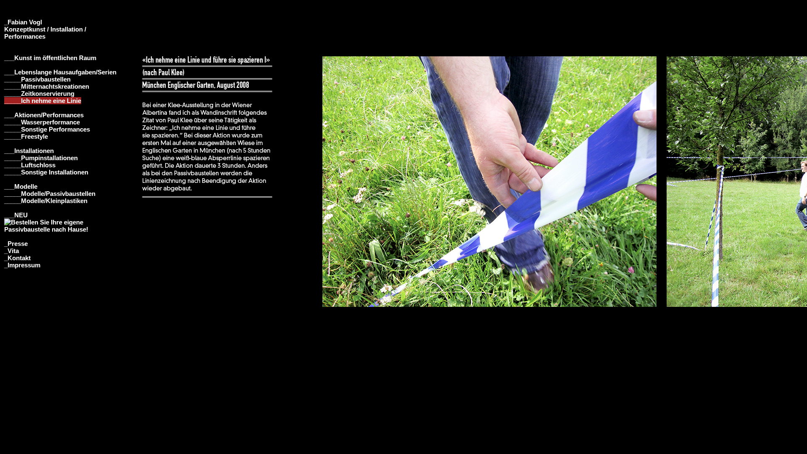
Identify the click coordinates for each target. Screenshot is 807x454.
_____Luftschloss (29, 165)
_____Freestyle (26, 136)
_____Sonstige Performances (47, 129)
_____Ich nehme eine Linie (42, 100)
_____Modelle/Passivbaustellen (49, 193)
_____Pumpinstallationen (41, 157)
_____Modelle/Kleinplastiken (45, 200)
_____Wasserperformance (42, 122)
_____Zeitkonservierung (39, 93)
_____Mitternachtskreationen (46, 86)
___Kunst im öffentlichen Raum (50, 57)
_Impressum (22, 265)
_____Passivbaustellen (37, 79)
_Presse (16, 243)
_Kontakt (17, 257)
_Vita (11, 250)
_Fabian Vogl (23, 22)
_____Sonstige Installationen (46, 172)
